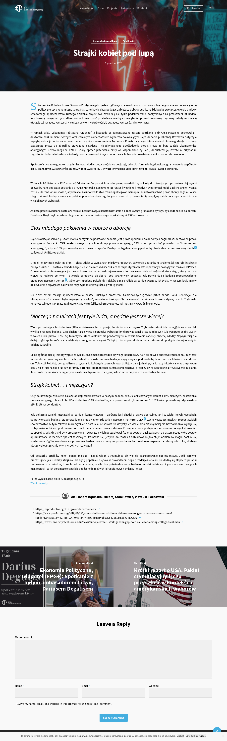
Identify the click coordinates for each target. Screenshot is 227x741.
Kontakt (142, 8)
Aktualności (87, 8)
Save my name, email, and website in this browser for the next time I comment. (65, 704)
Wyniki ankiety (39, 483)
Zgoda (180, 736)
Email (86, 686)
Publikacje (193, 8)
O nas (101, 8)
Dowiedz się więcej (196, 736)
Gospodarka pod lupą (105, 41)
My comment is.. (24, 637)
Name (19, 686)
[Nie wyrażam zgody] (223, 736)
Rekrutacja (127, 8)
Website (154, 686)
